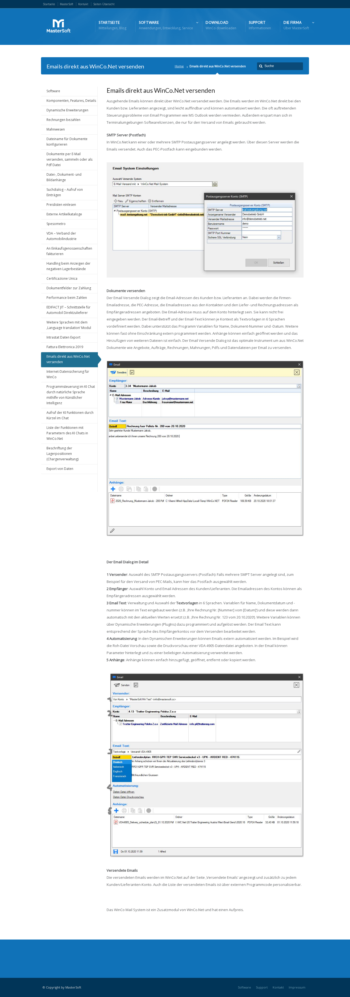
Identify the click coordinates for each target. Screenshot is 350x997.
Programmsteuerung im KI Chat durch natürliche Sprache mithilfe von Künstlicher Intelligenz (70, 394)
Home (179, 66)
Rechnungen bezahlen (63, 119)
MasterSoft (66, 4)
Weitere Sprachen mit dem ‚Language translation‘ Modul (68, 325)
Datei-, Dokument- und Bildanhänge (63, 177)
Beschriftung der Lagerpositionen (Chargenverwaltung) (62, 453)
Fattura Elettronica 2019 (64, 347)
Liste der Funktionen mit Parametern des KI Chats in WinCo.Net (67, 433)
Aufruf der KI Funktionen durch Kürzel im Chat (70, 415)
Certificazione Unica (61, 278)
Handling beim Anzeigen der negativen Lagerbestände (68, 266)
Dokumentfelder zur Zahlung (68, 288)
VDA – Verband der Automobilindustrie (61, 236)
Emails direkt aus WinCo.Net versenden (68, 359)
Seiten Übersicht (104, 4)
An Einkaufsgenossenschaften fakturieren (69, 251)
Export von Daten (59, 468)
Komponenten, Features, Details (71, 100)
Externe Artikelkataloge (64, 214)
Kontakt (83, 4)
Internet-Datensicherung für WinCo (67, 374)
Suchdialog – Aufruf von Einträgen (64, 192)
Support (262, 987)
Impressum (297, 987)
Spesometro (56, 223)
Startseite (49, 4)
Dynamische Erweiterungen (67, 110)
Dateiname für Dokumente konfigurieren (67, 142)
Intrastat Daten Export (63, 337)
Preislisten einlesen (61, 204)
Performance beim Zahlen (66, 297)
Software (53, 91)
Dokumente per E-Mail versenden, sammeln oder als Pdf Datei (69, 159)
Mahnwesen (55, 129)
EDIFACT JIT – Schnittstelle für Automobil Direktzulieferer (68, 310)
